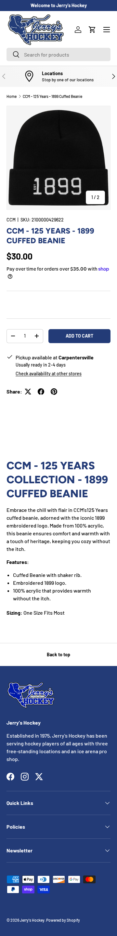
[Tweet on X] (27, 391)
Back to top (58, 654)
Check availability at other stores (49, 373)
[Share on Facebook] (40, 391)
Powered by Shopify (63, 920)
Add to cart (79, 336)
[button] (92, 29)
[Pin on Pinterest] (53, 391)
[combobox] (58, 54)
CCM (11, 219)
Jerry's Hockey (32, 920)
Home (11, 96)
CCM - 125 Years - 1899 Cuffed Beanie (52, 96)
